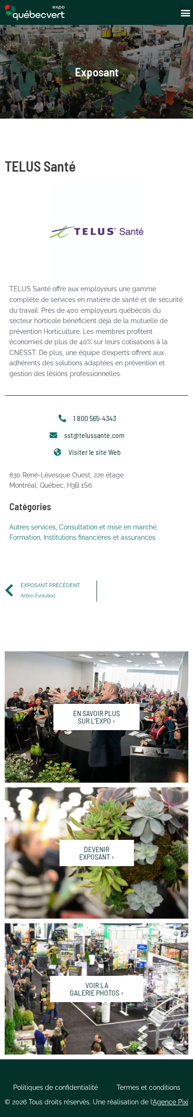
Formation (24, 537)
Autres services (32, 527)
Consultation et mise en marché (107, 527)
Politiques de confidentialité (55, 1087)
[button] (185, 12)
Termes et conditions (148, 1087)
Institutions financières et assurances (100, 537)
